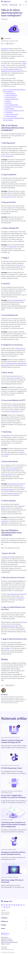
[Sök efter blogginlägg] (26, 5)
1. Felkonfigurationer (10, 93)
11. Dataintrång (8, 112)
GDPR (20, 506)
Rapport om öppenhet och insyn (7, 949)
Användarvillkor (4, 948)
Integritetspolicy (4, 946)
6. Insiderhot (7, 103)
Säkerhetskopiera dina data (15, 484)
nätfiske (7, 648)
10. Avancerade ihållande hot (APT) (14, 110)
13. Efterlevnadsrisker (10, 116)
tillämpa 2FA (20, 598)
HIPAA (3, 508)
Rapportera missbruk (6, 939)
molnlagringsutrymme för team (10, 626)
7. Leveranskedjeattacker (11, 105)
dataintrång (6, 435)
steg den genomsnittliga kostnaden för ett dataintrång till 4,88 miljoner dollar (13, 69)
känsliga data (14, 411)
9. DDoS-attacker (9, 108)
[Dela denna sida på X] (5, 43)
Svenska (5, 933)
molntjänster (4, 521)
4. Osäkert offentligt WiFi (11, 99)
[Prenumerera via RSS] (23, 5)
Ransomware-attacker (12, 469)
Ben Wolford (7, 38)
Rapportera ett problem (7, 940)
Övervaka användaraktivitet (15, 300)
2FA (13, 197)
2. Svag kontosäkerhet (10, 95)
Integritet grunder (13, 4)
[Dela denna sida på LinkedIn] (12, 43)
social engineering (6, 474)
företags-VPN (12, 246)
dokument (24, 622)
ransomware (18, 348)
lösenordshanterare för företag (16, 594)
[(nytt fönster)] (2, 905)
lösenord (6, 197)
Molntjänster (4, 48)
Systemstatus (4, 937)
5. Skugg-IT (7, 101)
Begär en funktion (5, 944)
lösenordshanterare (12, 493)
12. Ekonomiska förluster (11, 114)
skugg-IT (20, 265)
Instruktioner (5, 4)
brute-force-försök (14, 378)
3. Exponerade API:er (10, 97)
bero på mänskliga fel (7, 156)
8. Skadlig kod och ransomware (13, 107)
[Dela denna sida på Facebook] (10, 43)
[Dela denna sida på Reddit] (8, 43)
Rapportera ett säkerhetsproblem (9, 942)
